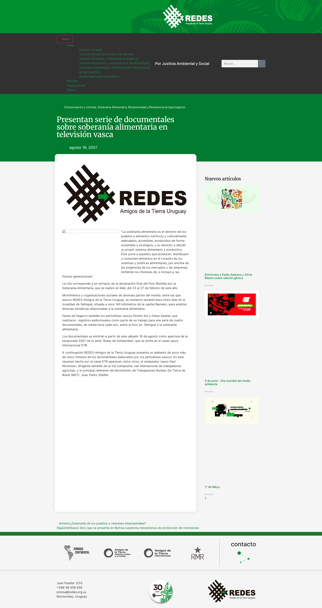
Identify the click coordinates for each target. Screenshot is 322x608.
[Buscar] (261, 63)
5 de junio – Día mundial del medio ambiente (227, 382)
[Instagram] (223, 16)
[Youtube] (259, 16)
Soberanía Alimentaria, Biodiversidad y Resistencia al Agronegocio (141, 107)
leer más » (209, 285)
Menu (66, 39)
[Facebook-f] (235, 16)
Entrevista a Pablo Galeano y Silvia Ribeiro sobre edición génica (228, 276)
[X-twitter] (247, 16)
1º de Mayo (212, 487)
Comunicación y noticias (80, 107)
